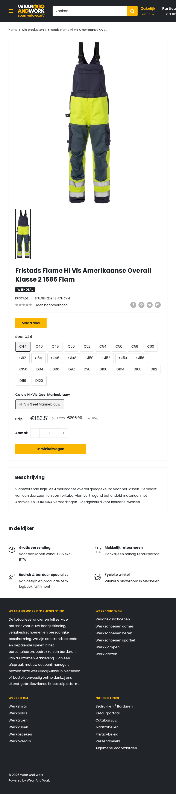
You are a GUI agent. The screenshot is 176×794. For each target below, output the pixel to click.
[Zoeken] (132, 11)
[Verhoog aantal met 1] (63, 433)
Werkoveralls (20, 741)
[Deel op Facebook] (133, 304)
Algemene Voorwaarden (116, 748)
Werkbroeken (20, 734)
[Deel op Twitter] (150, 304)
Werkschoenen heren (114, 633)
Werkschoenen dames (115, 626)
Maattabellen (107, 727)
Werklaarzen (106, 654)
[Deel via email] (158, 304)
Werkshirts (18, 706)
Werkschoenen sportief (115, 640)
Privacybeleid (107, 734)
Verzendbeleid (108, 741)
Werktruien (18, 720)
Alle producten (33, 30)
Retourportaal (108, 713)
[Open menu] (11, 11)
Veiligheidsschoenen (113, 619)
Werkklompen (108, 647)
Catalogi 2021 (107, 720)
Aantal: (21, 432)
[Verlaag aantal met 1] (34, 433)
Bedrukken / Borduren (114, 706)
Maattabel (31, 323)
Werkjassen (18, 727)
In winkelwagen (50, 448)
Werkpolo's (18, 713)
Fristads (22, 298)
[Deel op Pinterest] (141, 304)
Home (13, 30)
